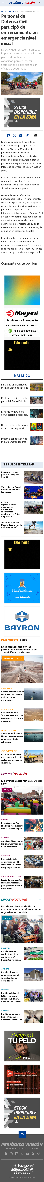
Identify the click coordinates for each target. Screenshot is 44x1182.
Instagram (11, 1154)
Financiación (6, 688)
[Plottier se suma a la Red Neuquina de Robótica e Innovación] (33, 1011)
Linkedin (16, 1154)
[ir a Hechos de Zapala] (14, 774)
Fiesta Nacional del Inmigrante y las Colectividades (12, 876)
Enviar (36, 135)
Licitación (5, 856)
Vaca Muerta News (9, 751)
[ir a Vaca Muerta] (14, 640)
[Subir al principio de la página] (22, 1134)
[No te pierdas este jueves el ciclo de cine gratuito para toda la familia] (36, 423)
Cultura (4, 819)
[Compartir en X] (14, 135)
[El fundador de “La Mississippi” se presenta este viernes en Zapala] (33, 820)
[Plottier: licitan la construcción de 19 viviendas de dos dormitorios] (33, 969)
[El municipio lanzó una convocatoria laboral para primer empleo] (36, 410)
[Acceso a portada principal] (22, 3)
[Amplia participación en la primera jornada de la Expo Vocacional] (33, 838)
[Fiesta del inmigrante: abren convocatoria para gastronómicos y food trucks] (33, 877)
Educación (5, 838)
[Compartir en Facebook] (8, 135)
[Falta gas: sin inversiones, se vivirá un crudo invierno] (36, 383)
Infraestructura (8, 730)
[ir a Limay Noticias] (14, 900)
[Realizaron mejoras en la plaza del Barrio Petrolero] (36, 396)
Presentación (7, 709)
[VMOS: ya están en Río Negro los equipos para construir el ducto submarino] (33, 730)
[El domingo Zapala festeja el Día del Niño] (22, 787)
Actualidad (6, 12)
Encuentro (5, 948)
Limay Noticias (7, 1010)
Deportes (5, 990)
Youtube (27, 1154)
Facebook (5, 1154)
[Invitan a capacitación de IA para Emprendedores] (36, 437)
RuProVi (7, 918)
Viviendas (5, 969)
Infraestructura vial (13, 658)
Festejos (7, 790)
